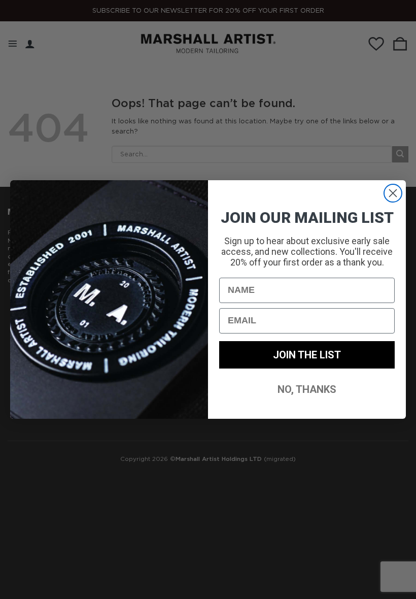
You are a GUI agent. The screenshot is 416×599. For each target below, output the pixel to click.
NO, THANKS (307, 389)
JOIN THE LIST (307, 355)
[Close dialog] (393, 193)
